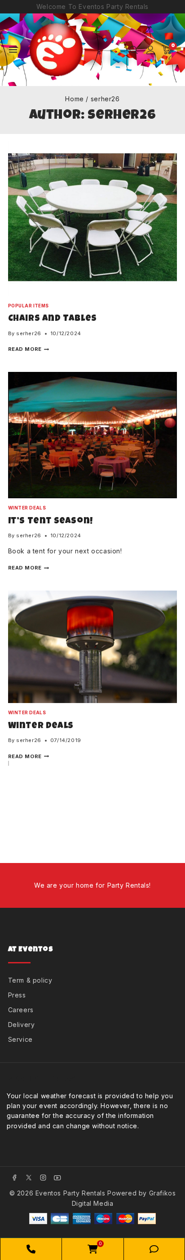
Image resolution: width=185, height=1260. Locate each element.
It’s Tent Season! (50, 521)
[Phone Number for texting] (154, 1249)
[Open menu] (13, 50)
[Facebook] (14, 1177)
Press (17, 995)
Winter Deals (27, 507)
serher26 (28, 333)
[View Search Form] (134, 50)
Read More (28, 349)
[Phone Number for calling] (31, 1249)
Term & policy (30, 980)
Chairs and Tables (52, 319)
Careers (21, 1010)
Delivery (21, 1024)
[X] (28, 1177)
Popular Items (28, 305)
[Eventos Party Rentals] (59, 50)
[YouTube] (57, 1177)
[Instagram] (43, 1177)
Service (20, 1039)
